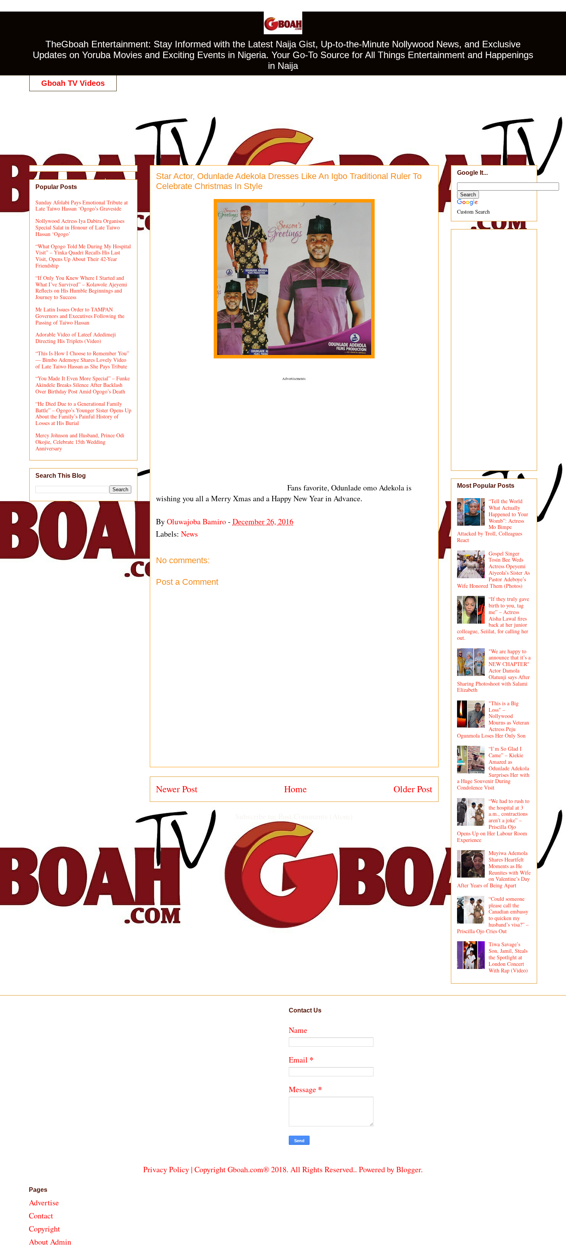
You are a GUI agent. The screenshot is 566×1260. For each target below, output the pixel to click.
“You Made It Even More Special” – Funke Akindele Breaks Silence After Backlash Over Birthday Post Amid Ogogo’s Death (82, 385)
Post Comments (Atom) (315, 816)
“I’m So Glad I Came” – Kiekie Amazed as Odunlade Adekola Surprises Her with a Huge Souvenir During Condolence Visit (493, 768)
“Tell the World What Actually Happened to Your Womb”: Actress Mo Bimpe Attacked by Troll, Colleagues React (493, 520)
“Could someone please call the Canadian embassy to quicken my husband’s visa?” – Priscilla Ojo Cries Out (493, 915)
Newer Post (177, 789)
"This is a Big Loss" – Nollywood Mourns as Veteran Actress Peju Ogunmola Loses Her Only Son (493, 719)
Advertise (44, 1202)
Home (295, 789)
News (189, 534)
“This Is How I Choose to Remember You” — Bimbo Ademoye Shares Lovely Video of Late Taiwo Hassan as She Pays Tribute (82, 360)
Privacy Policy (166, 1169)
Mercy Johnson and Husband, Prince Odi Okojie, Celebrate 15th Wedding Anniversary (79, 442)
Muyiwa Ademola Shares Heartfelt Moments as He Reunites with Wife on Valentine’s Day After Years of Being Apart (494, 869)
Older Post (413, 789)
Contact (41, 1215)
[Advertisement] (283, 120)
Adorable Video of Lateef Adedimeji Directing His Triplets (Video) (75, 338)
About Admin (50, 1242)
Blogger (408, 1169)
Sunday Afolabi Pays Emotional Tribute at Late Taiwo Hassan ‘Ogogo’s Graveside (81, 206)
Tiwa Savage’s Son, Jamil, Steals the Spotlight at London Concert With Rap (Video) (508, 957)
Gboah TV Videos (73, 83)
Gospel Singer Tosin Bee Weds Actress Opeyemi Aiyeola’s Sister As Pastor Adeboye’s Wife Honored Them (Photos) (493, 569)
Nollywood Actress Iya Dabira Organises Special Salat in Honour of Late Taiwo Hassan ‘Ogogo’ (79, 227)
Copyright (44, 1228)
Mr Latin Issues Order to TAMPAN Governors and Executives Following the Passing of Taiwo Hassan (79, 316)
